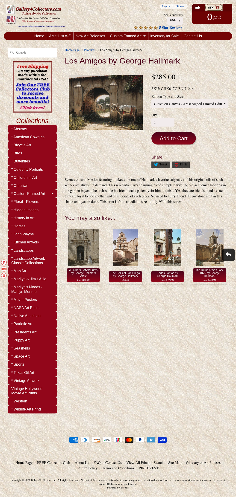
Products (89, 50)
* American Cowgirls (27, 137)
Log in (166, 6)
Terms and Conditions (118, 467)
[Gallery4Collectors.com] (36, 16)
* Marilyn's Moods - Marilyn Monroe (26, 289)
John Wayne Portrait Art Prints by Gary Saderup (58, 478)
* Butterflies (20, 161)
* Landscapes (22, 250)
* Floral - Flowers (25, 202)
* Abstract (19, 129)
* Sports (17, 364)
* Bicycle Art (21, 145)
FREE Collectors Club (53, 462)
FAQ (97, 462)
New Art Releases (90, 36)
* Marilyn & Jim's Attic (28, 279)
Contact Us (193, 36)
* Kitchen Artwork (25, 242)
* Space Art (20, 356)
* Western (19, 401)
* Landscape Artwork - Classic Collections (29, 261)
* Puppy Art (20, 340)
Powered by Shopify (118, 487)
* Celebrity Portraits (27, 169)
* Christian (19, 186)
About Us (82, 462)
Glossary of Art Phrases (203, 462)
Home (39, 36)
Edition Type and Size (167, 96)
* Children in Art (24, 177)
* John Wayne (22, 234)
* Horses (18, 226)
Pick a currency (173, 15)
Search (159, 462)
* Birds (16, 153)
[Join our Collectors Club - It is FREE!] (32, 110)
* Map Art (18, 271)
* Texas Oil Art (22, 373)
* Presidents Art (23, 332)
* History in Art (22, 218)
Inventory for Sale (164, 36)
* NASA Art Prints (25, 308)
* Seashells (20, 348)
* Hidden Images (24, 210)
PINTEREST (149, 467)
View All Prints (137, 462)
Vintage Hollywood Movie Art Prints (26, 391)
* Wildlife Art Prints (26, 409)
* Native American (26, 316)
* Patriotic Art (21, 324)
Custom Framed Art (126, 36)
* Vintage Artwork (25, 381)
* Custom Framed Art (28, 194)
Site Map (174, 462)
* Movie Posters (24, 300)
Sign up (180, 6)
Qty (154, 114)
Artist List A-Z (60, 36)
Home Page (72, 50)
